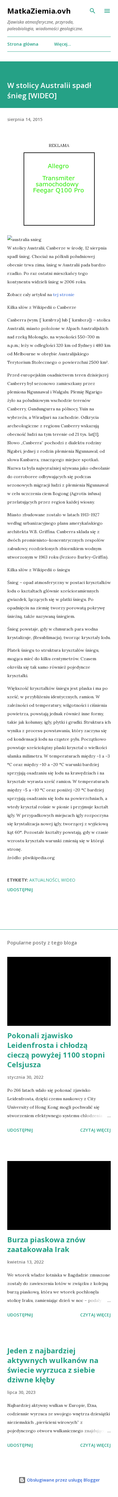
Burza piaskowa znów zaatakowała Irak (46, 1244)
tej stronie (63, 294)
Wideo (68, 880)
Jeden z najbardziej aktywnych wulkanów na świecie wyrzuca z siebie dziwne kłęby (52, 1364)
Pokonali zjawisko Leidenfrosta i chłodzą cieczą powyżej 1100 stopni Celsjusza (56, 1049)
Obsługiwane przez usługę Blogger (63, 1480)
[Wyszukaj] (92, 11)
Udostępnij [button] (20, 889)
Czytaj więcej (95, 1130)
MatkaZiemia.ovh (39, 11)
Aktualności (44, 880)
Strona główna (22, 44)
